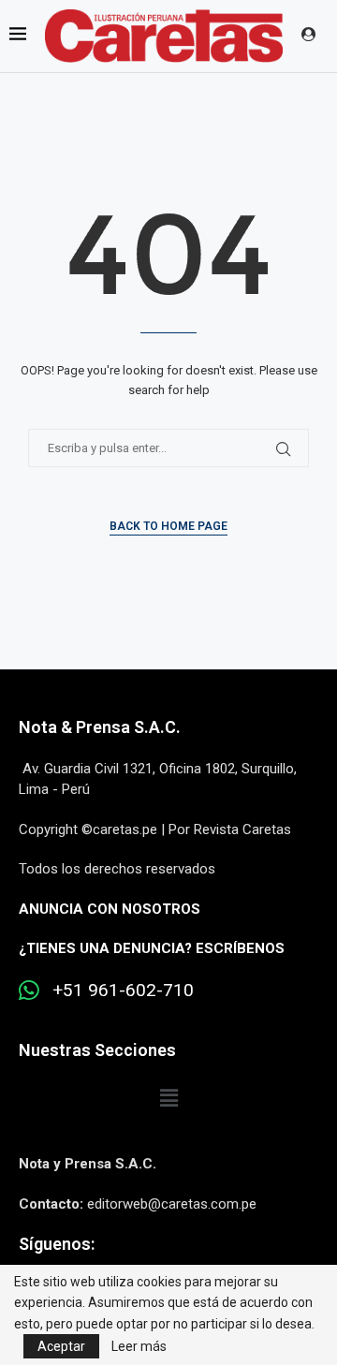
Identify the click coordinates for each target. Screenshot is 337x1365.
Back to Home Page (168, 526)
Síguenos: (57, 1244)
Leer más (139, 1346)
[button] (168, 1098)
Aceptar (61, 1346)
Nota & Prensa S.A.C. (100, 727)
